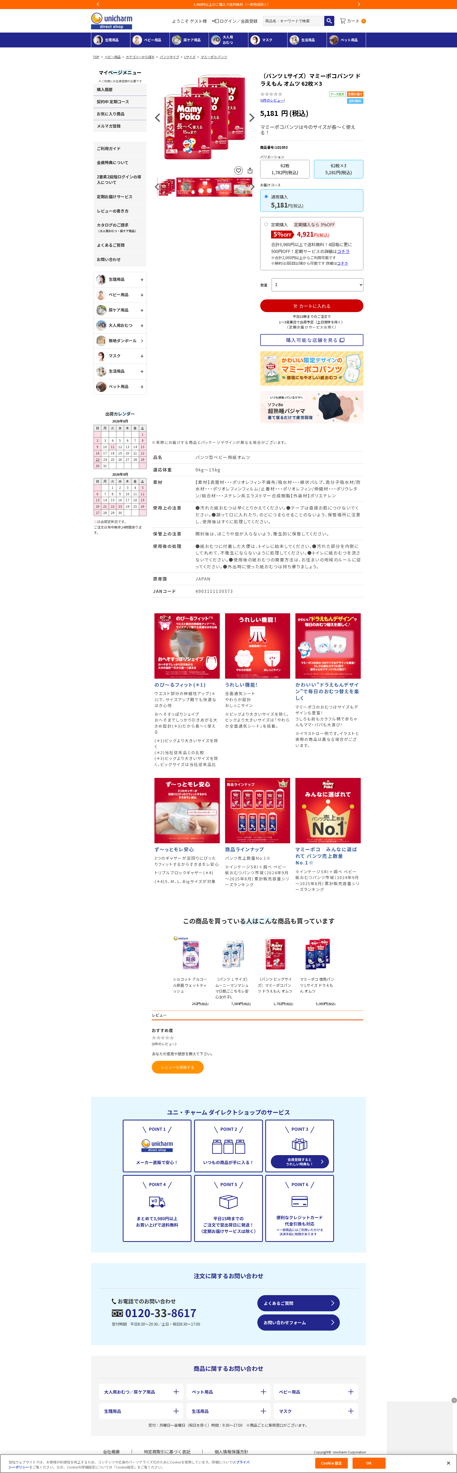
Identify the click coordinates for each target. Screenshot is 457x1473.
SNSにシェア (250, 170)
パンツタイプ (169, 57)
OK (369, 1463)
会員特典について (113, 162)
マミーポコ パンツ (214, 57)
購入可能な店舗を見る (312, 339)
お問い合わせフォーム (285, 1322)
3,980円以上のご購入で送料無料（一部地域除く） (228, 4)
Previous (98, 4)
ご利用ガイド (109, 148)
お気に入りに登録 (238, 170)
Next (359, 4)
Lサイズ (189, 57)
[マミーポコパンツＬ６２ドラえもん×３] (204, 117)
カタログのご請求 (117, 227)
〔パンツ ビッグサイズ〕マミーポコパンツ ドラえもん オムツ (275, 985)
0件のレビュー (272, 100)
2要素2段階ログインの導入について (119, 179)
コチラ (343, 251)
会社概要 (111, 1451)
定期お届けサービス (114, 196)
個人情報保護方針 (231, 1451)
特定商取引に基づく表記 (167, 1451)
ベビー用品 (113, 57)
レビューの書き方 (113, 211)
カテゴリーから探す (140, 57)
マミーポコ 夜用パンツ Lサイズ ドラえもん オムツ (317, 985)
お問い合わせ (109, 259)
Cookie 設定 (331, 1463)
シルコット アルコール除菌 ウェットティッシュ (190, 985)
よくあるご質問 (111, 245)
